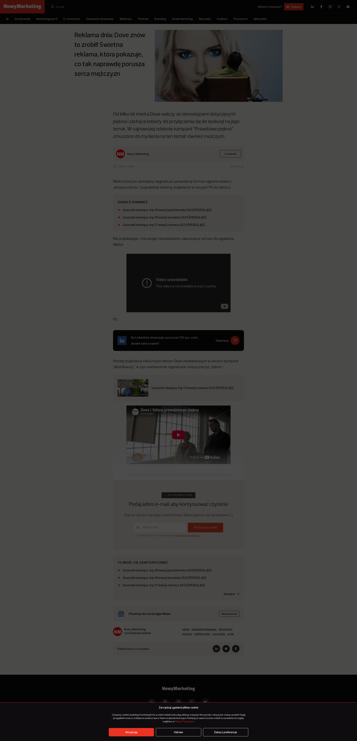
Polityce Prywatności (184, 722)
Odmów (178, 732)
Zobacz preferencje (225, 732)
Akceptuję (131, 732)
